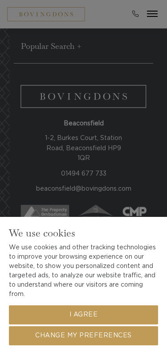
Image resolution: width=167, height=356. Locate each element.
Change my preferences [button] (83, 335)
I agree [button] (83, 315)
